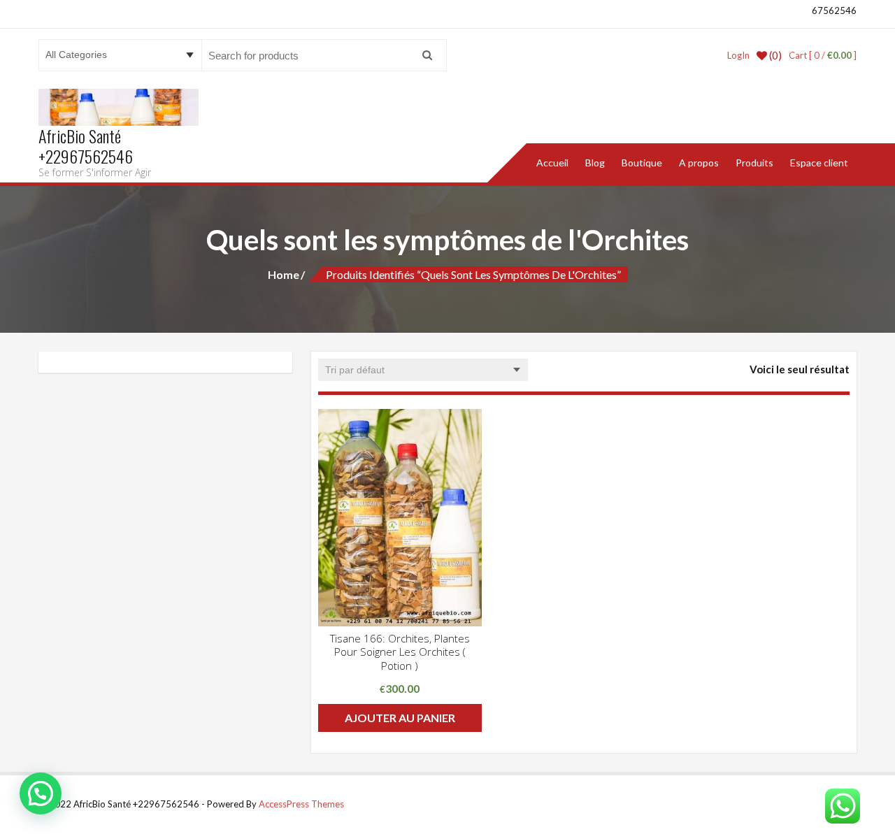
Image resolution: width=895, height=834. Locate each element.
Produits (754, 162)
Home (283, 274)
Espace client (819, 162)
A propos (699, 162)
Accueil (552, 162)
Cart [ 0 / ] (823, 55)
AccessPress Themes (301, 804)
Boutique (642, 162)
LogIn (738, 55)
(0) (774, 55)
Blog (595, 162)
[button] (41, 793)
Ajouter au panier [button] (400, 717)
